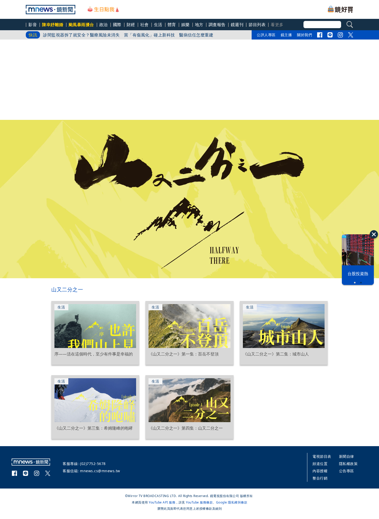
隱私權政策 (348, 463)
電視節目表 (321, 456)
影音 (32, 24)
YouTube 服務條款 (199, 502)
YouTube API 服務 (162, 502)
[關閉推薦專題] (374, 234)
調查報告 (217, 24)
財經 (131, 24)
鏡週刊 (237, 24)
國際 (117, 24)
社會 (144, 24)
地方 (199, 24)
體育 (172, 24)
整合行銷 (319, 478)
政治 (103, 24)
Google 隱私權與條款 (232, 502)
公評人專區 (266, 34)
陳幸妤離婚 (52, 24)
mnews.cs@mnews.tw (100, 470)
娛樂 (185, 24)
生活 (158, 24)
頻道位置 (319, 463)
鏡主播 (286, 34)
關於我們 (304, 34)
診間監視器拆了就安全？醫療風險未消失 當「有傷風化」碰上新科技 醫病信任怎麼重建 (128, 35)
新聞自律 (346, 456)
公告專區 (346, 470)
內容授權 (319, 470)
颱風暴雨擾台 (81, 24)
